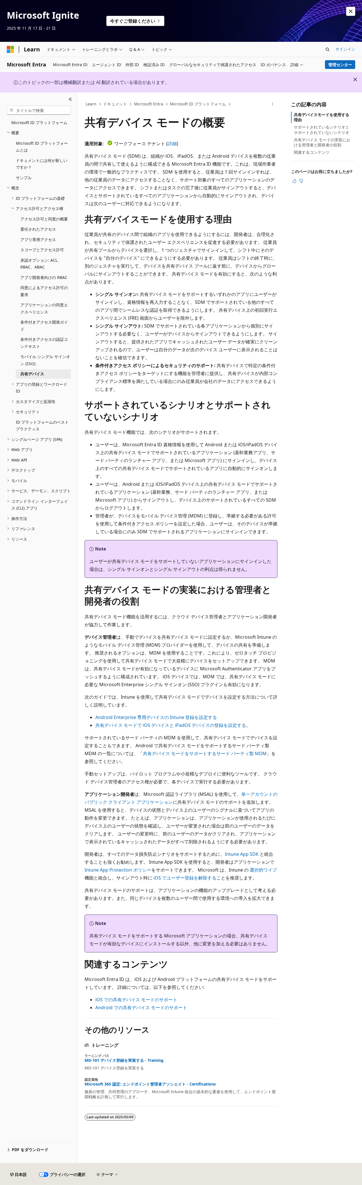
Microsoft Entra (148, 104)
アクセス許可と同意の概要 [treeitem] (44, 219)
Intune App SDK (241, 854)
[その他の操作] (272, 104)
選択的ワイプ (263, 870)
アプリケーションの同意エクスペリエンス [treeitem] (44, 308)
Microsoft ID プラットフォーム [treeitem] (39, 122)
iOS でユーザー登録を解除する (185, 878)
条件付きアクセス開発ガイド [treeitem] (44, 325)
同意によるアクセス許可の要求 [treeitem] (44, 291)
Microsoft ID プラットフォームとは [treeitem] (42, 146)
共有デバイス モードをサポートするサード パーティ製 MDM (205, 753)
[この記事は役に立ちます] (294, 180)
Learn (91, 104)
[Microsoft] (10, 49)
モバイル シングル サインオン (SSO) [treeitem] (45, 360)
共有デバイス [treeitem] (32, 373)
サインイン (345, 49)
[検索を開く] (327, 49)
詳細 (172, 143)
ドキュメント (115, 104)
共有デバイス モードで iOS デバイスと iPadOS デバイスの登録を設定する (170, 725)
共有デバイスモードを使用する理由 (321, 117)
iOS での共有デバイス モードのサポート (136, 999)
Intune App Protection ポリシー (118, 870)
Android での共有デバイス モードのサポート (141, 1007)
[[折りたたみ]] (70, 99)
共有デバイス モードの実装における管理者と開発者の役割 (322, 142)
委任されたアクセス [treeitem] (38, 229)
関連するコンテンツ (311, 152)
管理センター (340, 64)
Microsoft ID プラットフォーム (198, 104)
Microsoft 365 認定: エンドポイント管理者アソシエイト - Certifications (150, 1084)
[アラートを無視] (350, 11)
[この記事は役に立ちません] (301, 180)
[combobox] (39, 110)
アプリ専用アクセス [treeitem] (38, 239)
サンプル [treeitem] (24, 177)
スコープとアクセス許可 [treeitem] (42, 249)
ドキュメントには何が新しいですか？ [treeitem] (41, 164)
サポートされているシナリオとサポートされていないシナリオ (321, 129)
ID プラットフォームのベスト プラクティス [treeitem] (42, 425)
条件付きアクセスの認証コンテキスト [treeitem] (44, 343)
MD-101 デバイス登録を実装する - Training (124, 1060)
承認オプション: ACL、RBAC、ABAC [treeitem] (40, 263)
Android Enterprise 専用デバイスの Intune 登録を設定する (156, 717)
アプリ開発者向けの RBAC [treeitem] (43, 277)
